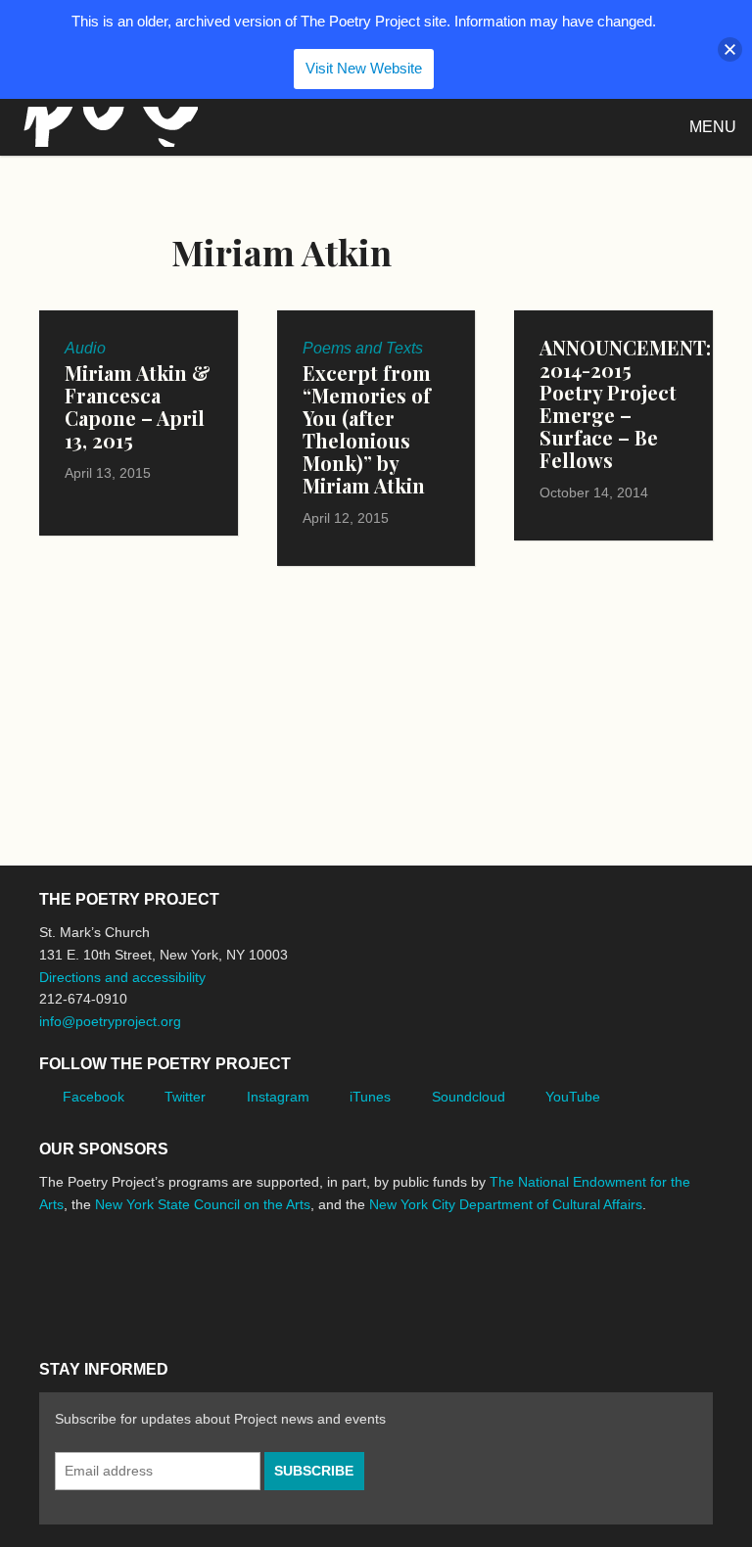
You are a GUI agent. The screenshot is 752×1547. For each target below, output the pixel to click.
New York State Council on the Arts (202, 1204)
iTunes (370, 1096)
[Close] (730, 49)
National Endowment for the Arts (93, 1278)
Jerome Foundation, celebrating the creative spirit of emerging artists (220, 1277)
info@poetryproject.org (110, 1021)
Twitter (185, 1096)
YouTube (572, 1096)
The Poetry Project (107, 127)
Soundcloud (468, 1096)
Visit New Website (364, 68)
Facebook (93, 1096)
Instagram (278, 1096)
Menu (712, 126)
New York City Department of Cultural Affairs (505, 1204)
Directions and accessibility (122, 977)
